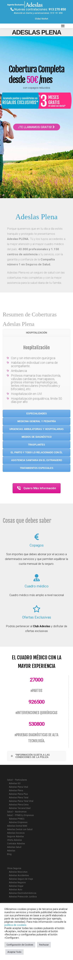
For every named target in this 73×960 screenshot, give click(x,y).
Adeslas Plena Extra (19, 804)
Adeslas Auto (15, 889)
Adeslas (11, 850)
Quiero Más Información (39, 488)
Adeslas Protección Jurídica (23, 896)
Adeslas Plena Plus (18, 794)
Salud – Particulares (17, 780)
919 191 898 (56, 13)
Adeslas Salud (14, 847)
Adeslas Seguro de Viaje (21, 879)
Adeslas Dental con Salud (19, 829)
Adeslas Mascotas (18, 872)
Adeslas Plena (16, 790)
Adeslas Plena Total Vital (21, 801)
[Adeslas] (25, 26)
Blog (9, 854)
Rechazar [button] (44, 944)
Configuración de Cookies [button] (20, 944)
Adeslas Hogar (16, 886)
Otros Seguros (14, 868)
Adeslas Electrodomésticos (22, 893)
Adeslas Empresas (18, 822)
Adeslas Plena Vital (18, 787)
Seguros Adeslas (15, 836)
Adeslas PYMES (16, 819)
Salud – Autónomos (17, 811)
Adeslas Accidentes (19, 875)
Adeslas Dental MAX (17, 826)
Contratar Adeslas (16, 843)
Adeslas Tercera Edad (19, 808)
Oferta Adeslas (14, 840)
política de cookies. (15, 925)
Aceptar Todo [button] (14, 952)
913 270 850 (57, 9)
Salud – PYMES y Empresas (20, 815)
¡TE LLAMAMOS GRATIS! (35, 127)
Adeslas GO (15, 783)
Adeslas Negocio (17, 882)
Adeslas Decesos (16, 833)
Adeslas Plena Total (18, 797)
